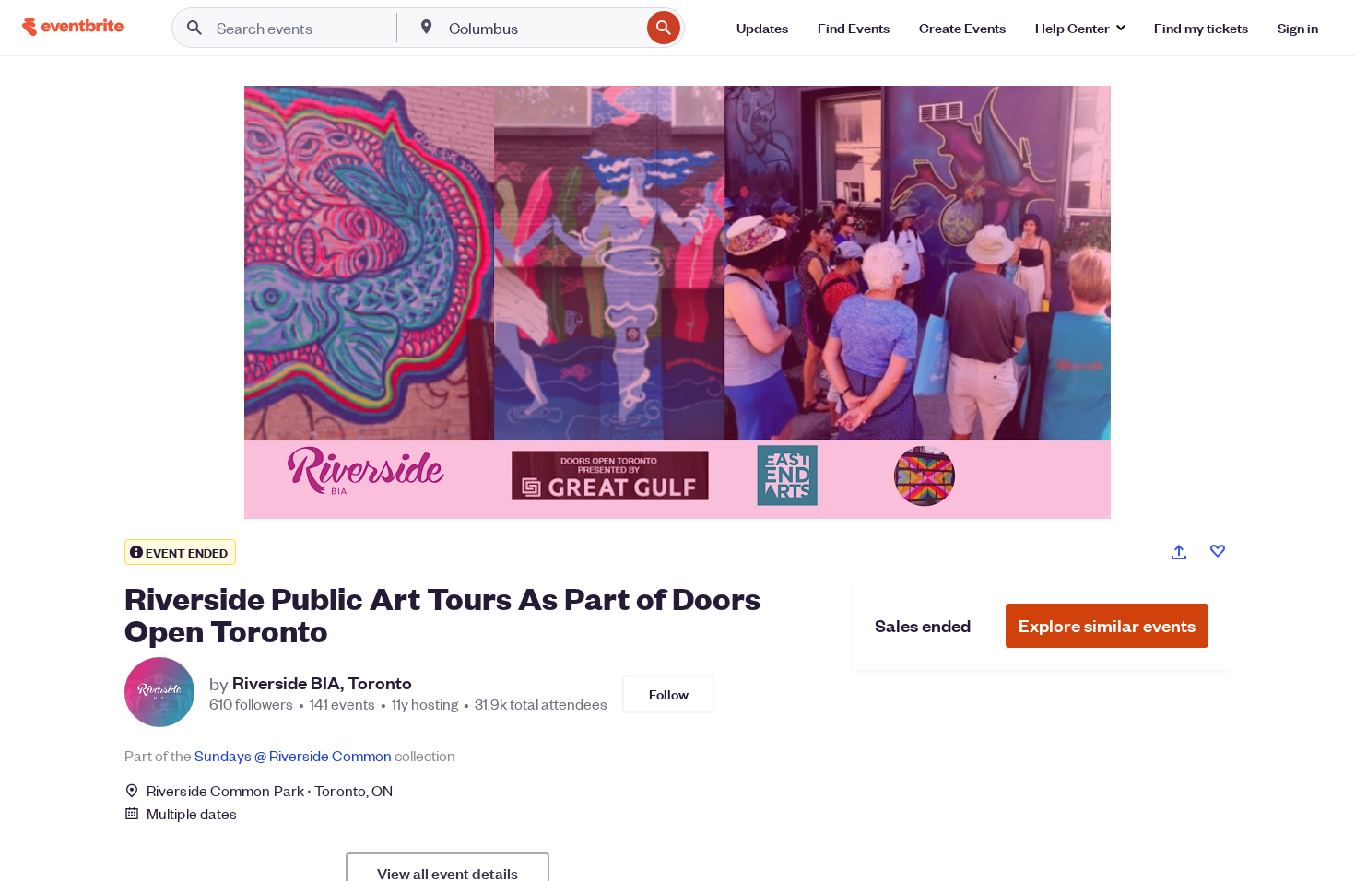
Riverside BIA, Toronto (322, 683)
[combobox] (542, 27)
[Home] (73, 27)
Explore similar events (1107, 625)
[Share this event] (1179, 552)
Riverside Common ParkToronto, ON (270, 790)
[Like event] (1218, 551)
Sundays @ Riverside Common (293, 755)
